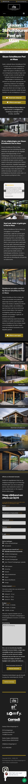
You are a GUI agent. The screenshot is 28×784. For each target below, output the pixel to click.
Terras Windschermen (10, 574)
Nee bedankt (7, 546)
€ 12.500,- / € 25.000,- (10, 605)
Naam (6, 506)
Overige (6, 582)
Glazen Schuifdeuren (9, 580)
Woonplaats (7, 520)
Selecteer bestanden (14, 668)
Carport (6, 577)
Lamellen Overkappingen (10, 554)
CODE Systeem (8, 566)
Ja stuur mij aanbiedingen (11, 543)
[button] (5, 191)
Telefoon (6, 527)
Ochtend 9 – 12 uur (9, 594)
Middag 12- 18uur (9, 597)
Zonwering (7, 569)
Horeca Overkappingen (10, 556)
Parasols (6, 571)
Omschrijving (6, 623)
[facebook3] (5, 767)
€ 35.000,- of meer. (9, 610)
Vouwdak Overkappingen (11, 559)
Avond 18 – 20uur (9, 599)
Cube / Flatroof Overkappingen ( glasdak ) (14, 562)
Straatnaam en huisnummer (12, 513)
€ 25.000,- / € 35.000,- (10, 607)
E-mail (6, 534)
